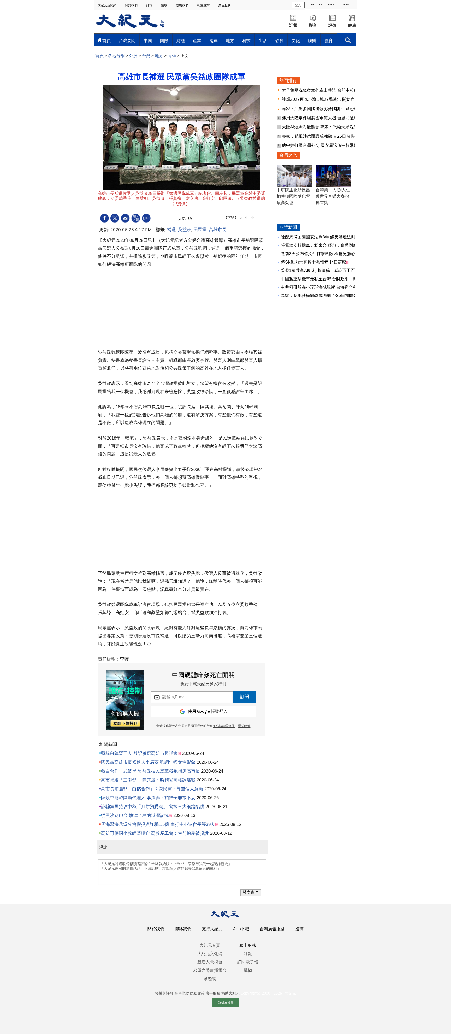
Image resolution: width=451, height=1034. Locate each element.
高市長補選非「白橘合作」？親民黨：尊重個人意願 (152, 788)
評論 (332, 25)
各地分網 (116, 56)
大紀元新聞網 (107, 5)
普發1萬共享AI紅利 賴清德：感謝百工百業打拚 (324, 270)
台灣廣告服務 (272, 929)
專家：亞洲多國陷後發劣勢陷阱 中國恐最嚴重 (324, 109)
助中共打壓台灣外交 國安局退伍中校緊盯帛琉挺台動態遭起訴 (339, 145)
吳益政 (184, 229)
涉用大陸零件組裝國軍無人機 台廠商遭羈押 (322, 118)
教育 (279, 40)
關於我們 (131, 5)
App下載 (241, 929)
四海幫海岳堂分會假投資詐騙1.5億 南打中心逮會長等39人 (158, 824)
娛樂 (312, 40)
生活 (263, 40)
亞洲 (133, 56)
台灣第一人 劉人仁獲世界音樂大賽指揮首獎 (333, 196)
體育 (328, 40)
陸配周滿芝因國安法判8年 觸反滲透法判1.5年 (323, 237)
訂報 (149, 5)
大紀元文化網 (209, 953)
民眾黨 (200, 229)
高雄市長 (218, 229)
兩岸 (213, 40)
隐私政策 (197, 993)
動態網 (210, 979)
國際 (164, 40)
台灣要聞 (127, 40)
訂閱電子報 (247, 962)
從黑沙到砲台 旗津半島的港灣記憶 (135, 815)
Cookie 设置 (225, 1002)
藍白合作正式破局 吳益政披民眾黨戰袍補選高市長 (150, 771)
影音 (313, 25)
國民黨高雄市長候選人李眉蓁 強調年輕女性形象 (148, 762)
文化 (296, 40)
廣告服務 (225, 5)
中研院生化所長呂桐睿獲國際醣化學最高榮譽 (293, 196)
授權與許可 (164, 993)
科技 (246, 40)
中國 (148, 40)
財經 (180, 40)
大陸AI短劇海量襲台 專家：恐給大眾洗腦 (320, 127)
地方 (230, 40)
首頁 (106, 40)
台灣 (146, 56)
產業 (197, 40)
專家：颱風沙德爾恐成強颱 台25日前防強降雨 (325, 136)
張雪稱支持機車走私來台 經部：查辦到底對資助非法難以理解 (338, 245)
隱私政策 (244, 726)
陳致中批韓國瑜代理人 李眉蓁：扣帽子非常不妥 (148, 797)
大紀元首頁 (209, 945)
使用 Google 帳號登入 (208, 712)
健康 (352, 25)
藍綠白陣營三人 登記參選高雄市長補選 (139, 753)
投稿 (299, 929)
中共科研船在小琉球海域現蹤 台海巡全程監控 (323, 287)
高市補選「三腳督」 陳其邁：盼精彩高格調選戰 (148, 780)
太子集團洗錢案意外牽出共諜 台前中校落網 (322, 90)
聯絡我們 (182, 5)
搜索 (348, 39)
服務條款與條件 (224, 726)
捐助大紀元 (230, 993)
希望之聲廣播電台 (210, 970)
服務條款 (181, 993)
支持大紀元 (212, 929)
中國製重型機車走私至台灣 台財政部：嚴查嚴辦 (325, 279)
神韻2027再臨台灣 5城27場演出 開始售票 (321, 99)
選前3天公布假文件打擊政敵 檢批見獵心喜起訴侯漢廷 (330, 254)
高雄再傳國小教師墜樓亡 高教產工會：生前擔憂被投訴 (155, 833)
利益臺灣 (203, 5)
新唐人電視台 (209, 962)
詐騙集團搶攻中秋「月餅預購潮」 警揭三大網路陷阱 (152, 806)
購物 (164, 5)
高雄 (172, 56)
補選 (171, 229)
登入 (298, 5)
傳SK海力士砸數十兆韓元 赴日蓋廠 (313, 262)
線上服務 (247, 945)
